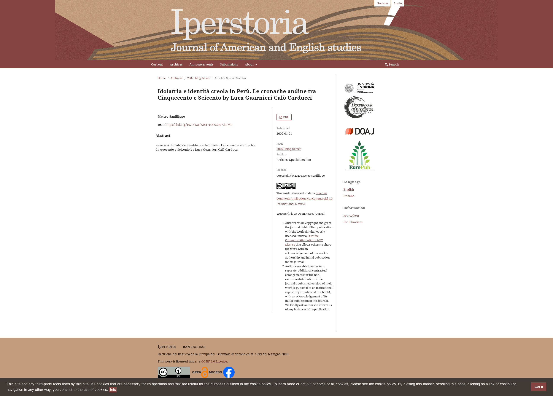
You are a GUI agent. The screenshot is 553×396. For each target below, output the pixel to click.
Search (393, 64)
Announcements (201, 64)
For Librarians (352, 222)
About (249, 64)
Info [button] (113, 390)
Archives (176, 64)
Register (382, 3)
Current (157, 64)
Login (398, 3)
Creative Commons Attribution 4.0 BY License (304, 240)
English (348, 189)
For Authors (351, 215)
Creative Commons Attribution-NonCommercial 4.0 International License (304, 198)
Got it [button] (539, 387)
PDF (286, 117)
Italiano (348, 196)
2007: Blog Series (198, 78)
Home (162, 78)
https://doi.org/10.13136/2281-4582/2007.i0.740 (198, 125)
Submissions (229, 64)
